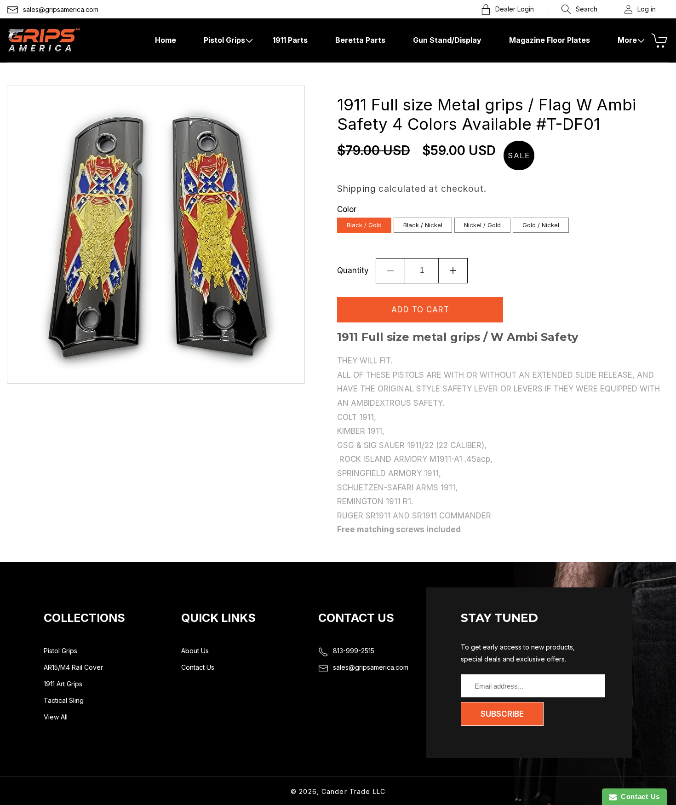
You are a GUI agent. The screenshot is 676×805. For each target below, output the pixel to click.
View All (56, 717)
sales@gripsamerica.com (60, 9)
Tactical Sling (64, 700)
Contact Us (197, 667)
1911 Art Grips (63, 684)
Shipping (356, 188)
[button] (579, 9)
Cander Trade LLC (353, 791)
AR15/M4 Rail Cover (73, 667)
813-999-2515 (353, 651)
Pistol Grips (60, 651)
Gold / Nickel (540, 225)
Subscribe (502, 714)
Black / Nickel (422, 225)
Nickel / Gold (482, 225)
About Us (195, 651)
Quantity (353, 270)
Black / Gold (364, 225)
